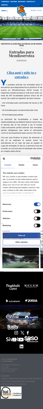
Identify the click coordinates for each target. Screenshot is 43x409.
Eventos (4, 5)
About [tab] (35, 165)
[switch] (37, 211)
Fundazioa (5, 1)
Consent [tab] (7, 165)
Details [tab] (21, 165)
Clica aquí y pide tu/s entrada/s (21, 74)
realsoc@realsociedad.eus (10, 365)
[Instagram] (16, 332)
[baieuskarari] (11, 392)
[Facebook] (28, 332)
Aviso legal (5, 367)
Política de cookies (8, 371)
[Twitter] (22, 332)
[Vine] (28, 339)
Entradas (21, 1)
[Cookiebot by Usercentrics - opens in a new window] (30, 158)
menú (3, 11)
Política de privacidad (9, 369)
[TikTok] (14, 339)
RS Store (14, 1)
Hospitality (30, 1)
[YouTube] (21, 339)
